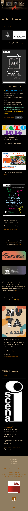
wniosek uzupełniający (9, 117)
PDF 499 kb (18, 117)
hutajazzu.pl (14, 351)
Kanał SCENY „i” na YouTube (12, 447)
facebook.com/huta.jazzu (11, 356)
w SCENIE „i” (8, 427)
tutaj (21, 43)
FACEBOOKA (18, 244)
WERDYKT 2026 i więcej (10, 229)
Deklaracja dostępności (14, 472)
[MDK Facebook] (14, 499)
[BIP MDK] (14, 487)
